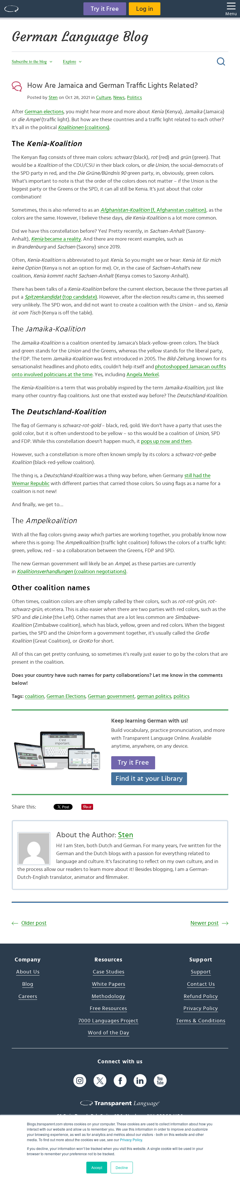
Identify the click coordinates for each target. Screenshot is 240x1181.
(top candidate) (61, 297)
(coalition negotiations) (71, 571)
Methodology (108, 996)
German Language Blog (80, 36)
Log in (144, 9)
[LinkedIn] (140, 1080)
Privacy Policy (131, 1139)
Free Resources (108, 1008)
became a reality (56, 239)
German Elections (66, 696)
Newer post (205, 923)
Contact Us (201, 984)
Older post (34, 923)
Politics (134, 97)
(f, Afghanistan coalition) (153, 210)
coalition (34, 696)
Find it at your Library (149, 778)
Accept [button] (96, 1167)
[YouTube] (160, 1080)
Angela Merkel (142, 374)
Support (201, 972)
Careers (27, 996)
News (119, 97)
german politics (154, 696)
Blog (27, 984)
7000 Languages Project (108, 1020)
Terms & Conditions (200, 1020)
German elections (44, 111)
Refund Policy (201, 996)
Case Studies (108, 972)
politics (181, 696)
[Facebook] (120, 1080)
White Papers (108, 984)
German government (111, 696)
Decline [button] (122, 1167)
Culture (103, 97)
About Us (28, 972)
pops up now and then (166, 441)
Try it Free (105, 9)
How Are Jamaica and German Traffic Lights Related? (112, 85)
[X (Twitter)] (100, 1080)
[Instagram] (79, 1080)
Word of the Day (108, 1032)
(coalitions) (83, 127)
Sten (53, 97)
